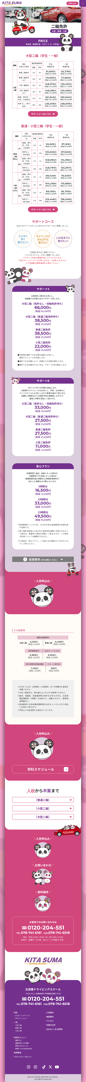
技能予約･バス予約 (22, 1043)
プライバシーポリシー (23, 1057)
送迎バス (18, 1040)
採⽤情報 (17, 1052)
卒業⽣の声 (51, 1025)
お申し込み (72, 3)
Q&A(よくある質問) (54, 1029)
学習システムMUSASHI (23, 1049)
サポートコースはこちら (41, 114)
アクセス (50, 1021)
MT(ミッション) (21, 1018)
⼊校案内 (50, 1012)
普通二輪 (18, 1028)
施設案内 (50, 1016)
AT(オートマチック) (22, 1015)
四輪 (16, 1012)
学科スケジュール (21, 1046)
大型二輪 (18, 1025)
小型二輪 (18, 1031)
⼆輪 (16, 1022)
